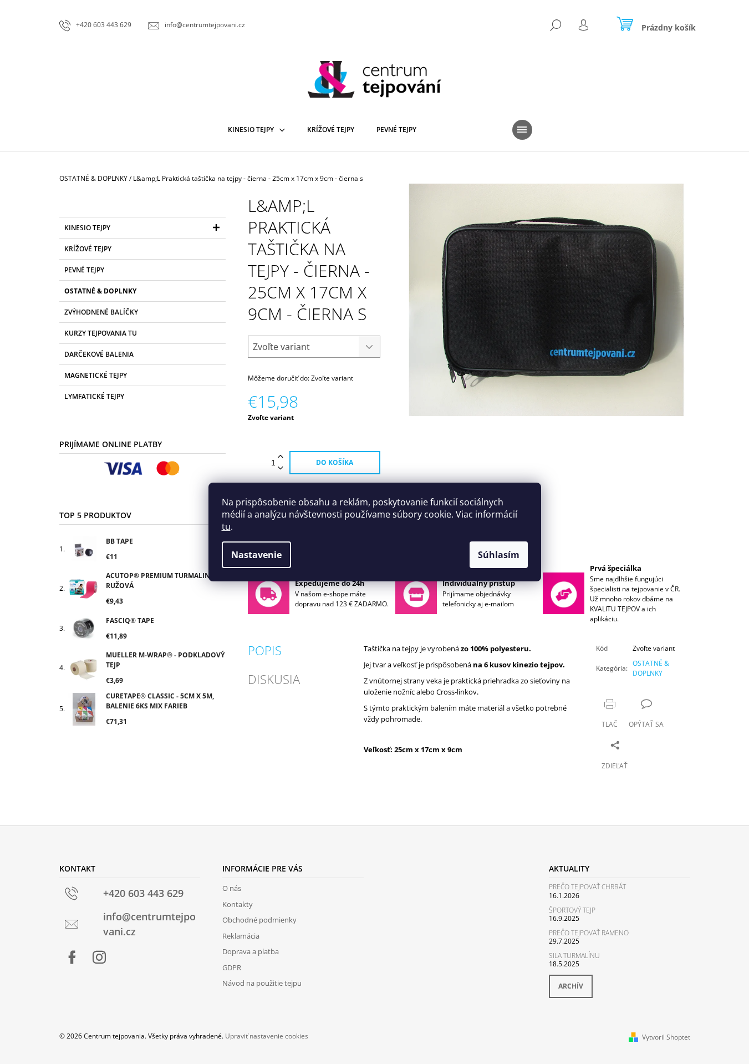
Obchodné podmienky (259, 920)
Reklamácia (240, 936)
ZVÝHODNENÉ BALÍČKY (101, 312)
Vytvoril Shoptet (666, 1037)
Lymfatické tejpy (94, 396)
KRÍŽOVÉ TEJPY (87, 249)
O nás (231, 888)
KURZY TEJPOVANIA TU (100, 333)
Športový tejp (572, 910)
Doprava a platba (250, 951)
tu (226, 526)
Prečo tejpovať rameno (589, 932)
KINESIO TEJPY (87, 227)
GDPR (231, 967)
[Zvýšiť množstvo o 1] (280, 457)
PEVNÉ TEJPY (84, 270)
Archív (570, 986)
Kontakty (237, 904)
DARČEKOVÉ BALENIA (99, 354)
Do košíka (334, 462)
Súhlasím (498, 555)
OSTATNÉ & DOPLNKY (100, 291)
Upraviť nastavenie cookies (266, 1036)
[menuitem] (256, 130)
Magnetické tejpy (95, 375)
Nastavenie (256, 555)
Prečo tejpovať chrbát (587, 886)
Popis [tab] (265, 650)
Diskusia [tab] (274, 679)
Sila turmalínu (574, 955)
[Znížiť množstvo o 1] (280, 468)
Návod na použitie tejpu (262, 983)
